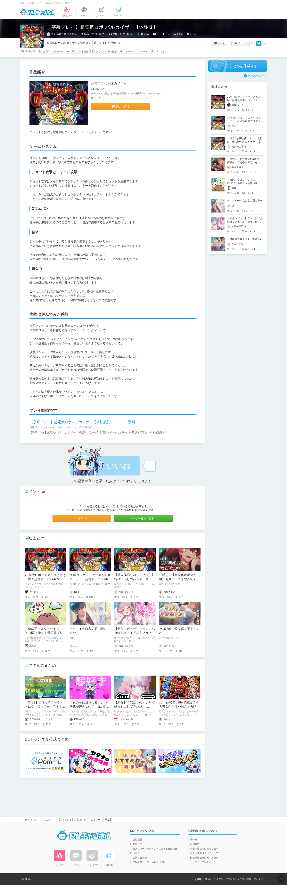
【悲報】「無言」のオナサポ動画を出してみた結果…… (134, 704)
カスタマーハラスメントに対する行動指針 (155, 848)
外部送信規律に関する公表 (204, 857)
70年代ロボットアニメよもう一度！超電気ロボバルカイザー (45, 579)
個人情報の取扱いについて (204, 853)
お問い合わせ (140, 857)
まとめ (47, 819)
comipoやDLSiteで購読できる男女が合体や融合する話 (179, 704)
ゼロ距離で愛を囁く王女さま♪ (244, 238)
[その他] (264, 43)
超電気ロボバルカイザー (56, 51)
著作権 (193, 839)
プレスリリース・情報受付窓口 (149, 862)
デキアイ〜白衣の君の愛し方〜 (245, 200)
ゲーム (192, 33)
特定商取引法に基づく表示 (204, 848)
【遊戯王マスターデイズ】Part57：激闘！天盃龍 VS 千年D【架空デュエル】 (45, 633)
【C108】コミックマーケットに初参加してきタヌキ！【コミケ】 (44, 706)
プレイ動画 (82, 51)
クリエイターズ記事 (106, 51)
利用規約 (137, 843)
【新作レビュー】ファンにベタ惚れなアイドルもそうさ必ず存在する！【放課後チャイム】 (245, 221)
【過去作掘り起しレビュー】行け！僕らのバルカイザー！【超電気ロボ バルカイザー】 (135, 579)
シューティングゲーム (136, 51)
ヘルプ (136, 853)
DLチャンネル (37, 12)
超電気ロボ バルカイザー (109, 83)
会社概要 (137, 839)
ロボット (160, 51)
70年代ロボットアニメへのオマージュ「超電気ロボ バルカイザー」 (90, 579)
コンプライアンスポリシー (204, 862)
